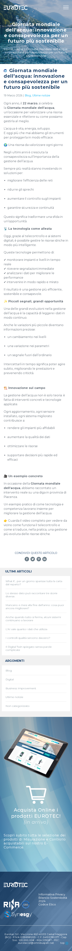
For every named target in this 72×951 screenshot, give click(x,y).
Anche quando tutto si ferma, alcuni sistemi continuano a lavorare (33, 619)
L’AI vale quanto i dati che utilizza (26, 629)
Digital (10, 679)
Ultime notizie (41, 95)
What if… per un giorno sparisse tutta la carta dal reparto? (34, 583)
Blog (28, 95)
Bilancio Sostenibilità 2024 (52, 899)
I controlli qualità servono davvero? (28, 638)
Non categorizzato (18, 706)
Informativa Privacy (51, 894)
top (62, 943)
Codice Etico (47, 904)
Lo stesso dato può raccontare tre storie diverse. (31, 595)
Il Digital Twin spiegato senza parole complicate (29, 648)
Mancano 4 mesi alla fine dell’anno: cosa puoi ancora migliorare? (35, 607)
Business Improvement (21, 688)
